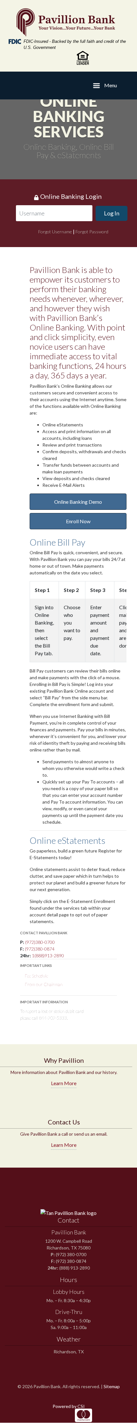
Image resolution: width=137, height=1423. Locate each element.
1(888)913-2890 (48, 955)
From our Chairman (44, 984)
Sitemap (112, 1386)
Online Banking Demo (78, 502)
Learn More (63, 1083)
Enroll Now (78, 521)
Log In (111, 213)
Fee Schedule (36, 975)
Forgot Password (92, 231)
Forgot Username (55, 231)
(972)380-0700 (40, 942)
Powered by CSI (69, 1406)
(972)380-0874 (39, 949)
